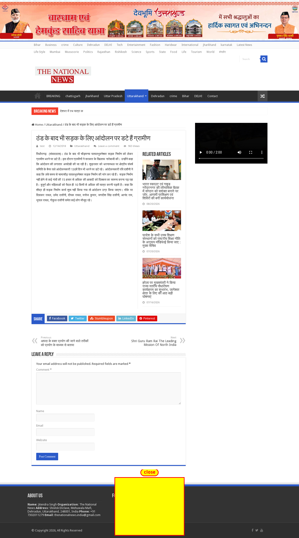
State (162, 52)
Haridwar (171, 45)
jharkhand (209, 45)
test (42, 146)
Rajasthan (103, 52)
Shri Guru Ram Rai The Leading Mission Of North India (153, 341)
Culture (77, 45)
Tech (120, 45)
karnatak (226, 45)
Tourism (196, 52)
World (210, 52)
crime (64, 45)
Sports (150, 52)
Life (184, 52)
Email (39, 425)
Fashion (155, 45)
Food (173, 52)
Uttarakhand (135, 96)
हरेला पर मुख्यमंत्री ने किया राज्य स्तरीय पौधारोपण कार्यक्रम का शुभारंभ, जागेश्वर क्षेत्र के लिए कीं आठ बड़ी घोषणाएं (160, 290)
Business (51, 45)
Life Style (39, 52)
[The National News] (63, 74)
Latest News (244, 45)
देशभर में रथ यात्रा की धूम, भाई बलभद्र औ (83, 111)
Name (40, 411)
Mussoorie (72, 52)
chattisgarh (72, 96)
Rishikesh (121, 52)
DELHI (108, 45)
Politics (88, 52)
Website (41, 440)
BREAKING (53, 96)
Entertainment (136, 45)
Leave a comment (108, 146)
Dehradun (93, 45)
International (190, 45)
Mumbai (55, 52)
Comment (44, 369)
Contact (212, 96)
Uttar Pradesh (113, 96)
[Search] (263, 58)
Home (38, 95)
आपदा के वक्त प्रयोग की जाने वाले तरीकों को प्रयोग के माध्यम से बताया (64, 341)
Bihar (37, 45)
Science (136, 52)
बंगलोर (222, 52)
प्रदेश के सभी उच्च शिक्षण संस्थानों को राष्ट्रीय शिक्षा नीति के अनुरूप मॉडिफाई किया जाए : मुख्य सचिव (161, 240)
